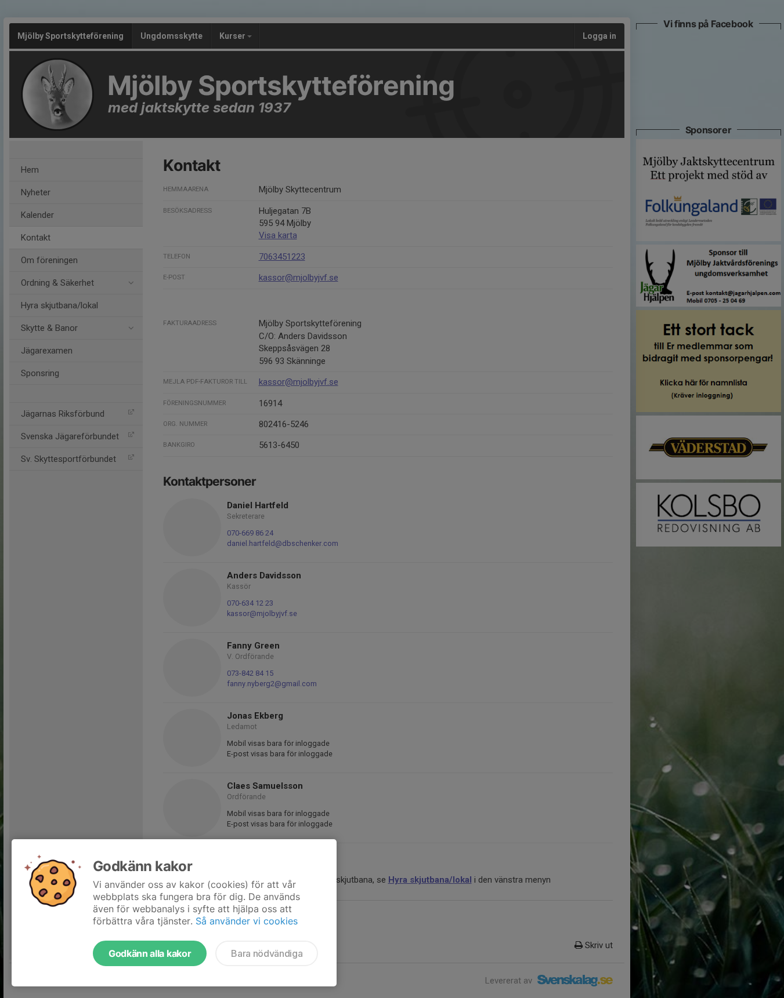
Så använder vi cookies (247, 921)
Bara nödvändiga (266, 953)
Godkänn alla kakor (150, 953)
